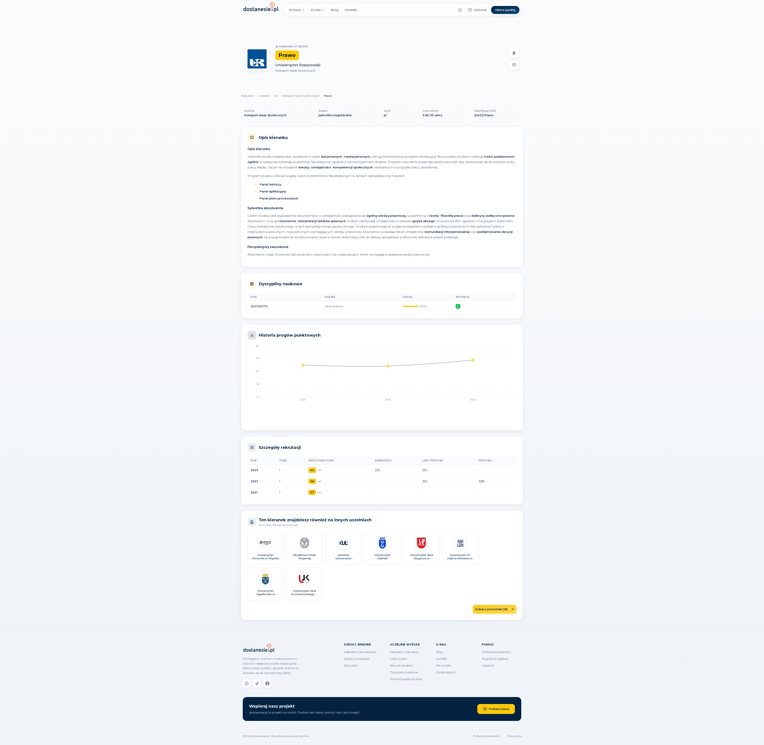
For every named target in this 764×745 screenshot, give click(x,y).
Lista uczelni (398, 659)
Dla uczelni (443, 665)
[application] (382, 374)
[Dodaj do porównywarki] (514, 53)
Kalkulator (247, 95)
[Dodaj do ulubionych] (514, 65)
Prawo (328, 95)
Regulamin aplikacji (495, 659)
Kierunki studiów (401, 665)
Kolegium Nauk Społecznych (295, 70)
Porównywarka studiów (406, 679)
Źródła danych (446, 672)
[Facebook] (267, 683)
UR (276, 95)
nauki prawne (334, 306)
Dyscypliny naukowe (404, 672)
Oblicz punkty (505, 10)
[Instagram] (247, 683)
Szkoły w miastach (357, 659)
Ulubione (488, 665)
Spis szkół (351, 665)
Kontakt (351, 10)
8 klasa (294, 10)
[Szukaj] (460, 10)
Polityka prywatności (496, 652)
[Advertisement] (382, 30)
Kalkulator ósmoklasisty (360, 652)
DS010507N (259, 306)
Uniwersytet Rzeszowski (297, 65)
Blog (334, 10)
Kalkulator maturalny (404, 652)
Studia (316, 10)
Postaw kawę (499, 709)
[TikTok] (257, 683)
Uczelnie (264, 95)
